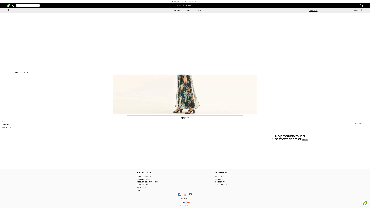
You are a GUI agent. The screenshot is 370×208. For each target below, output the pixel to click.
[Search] (38, 5)
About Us (218, 176)
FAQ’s (139, 190)
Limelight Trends (221, 185)
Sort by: (5, 124)
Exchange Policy (143, 179)
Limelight (187, 206)
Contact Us (219, 179)
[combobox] (28, 5)
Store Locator (220, 182)
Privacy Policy (142, 185)
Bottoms (22, 72)
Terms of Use (141, 187)
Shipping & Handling (144, 176)
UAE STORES (313, 10)
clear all (305, 139)
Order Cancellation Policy (147, 182)
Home (16, 72)
